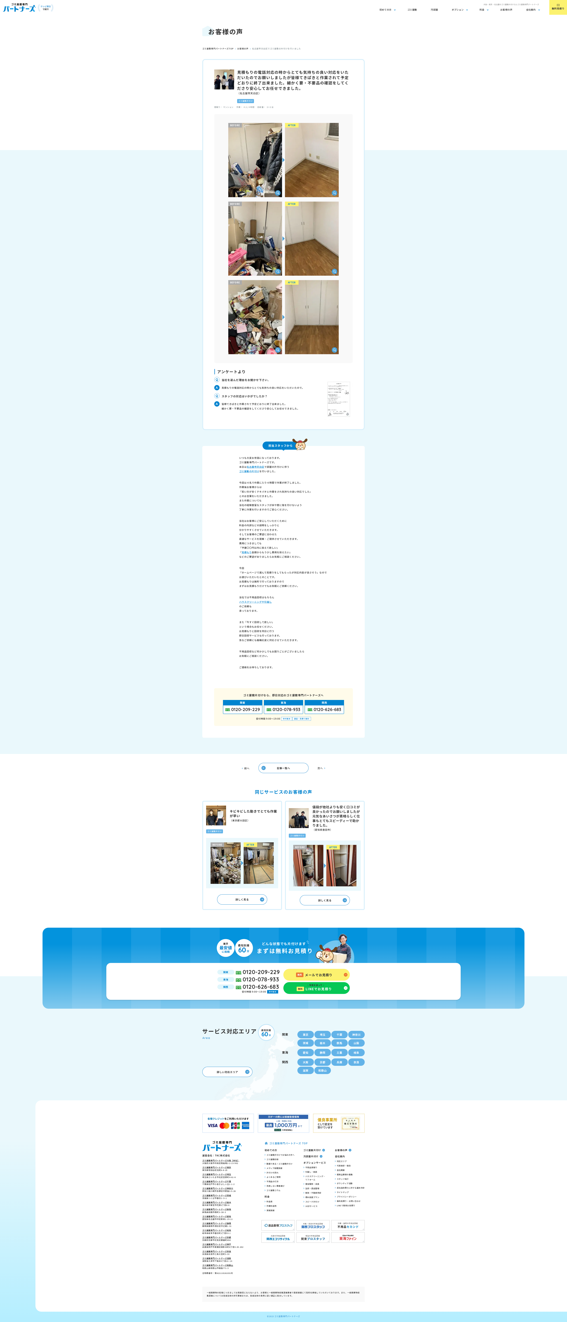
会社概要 (341, 1170)
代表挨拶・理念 (344, 1165)
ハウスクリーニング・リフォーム (315, 1178)
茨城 (305, 1043)
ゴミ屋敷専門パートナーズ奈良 (216, 1251)
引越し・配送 (311, 1171)
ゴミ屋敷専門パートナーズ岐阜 (216, 1230)
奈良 (356, 1062)
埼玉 (322, 1034)
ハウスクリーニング (250, 602)
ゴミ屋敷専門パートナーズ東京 (216, 1167)
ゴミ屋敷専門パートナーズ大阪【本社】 (220, 1160)
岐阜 (356, 1052)
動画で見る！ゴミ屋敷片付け (280, 1163)
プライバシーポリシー (347, 1196)
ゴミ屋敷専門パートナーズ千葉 (216, 1181)
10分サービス (311, 1206)
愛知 (305, 1052)
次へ (320, 768)
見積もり (247, 552)
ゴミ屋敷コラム (274, 1190)
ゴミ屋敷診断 (272, 1159)
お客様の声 (242, 48)
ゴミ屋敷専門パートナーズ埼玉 (216, 1174)
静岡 (322, 1052)
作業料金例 (272, 1206)
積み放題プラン (312, 1197)
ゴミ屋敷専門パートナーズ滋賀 (216, 1258)
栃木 (322, 1043)
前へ (247, 768)
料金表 (270, 1201)
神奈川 (356, 1034)
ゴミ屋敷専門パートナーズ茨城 (216, 1195)
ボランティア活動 (345, 1183)
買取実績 (270, 1210)
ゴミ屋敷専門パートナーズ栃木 (216, 1202)
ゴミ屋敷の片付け (249, 471)
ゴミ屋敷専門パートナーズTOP (218, 48)
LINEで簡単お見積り (346, 1205)
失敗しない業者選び (276, 1185)
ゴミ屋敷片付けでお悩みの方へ (280, 1154)
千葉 (339, 1034)
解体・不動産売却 (313, 1192)
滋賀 (305, 1070)
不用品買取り (311, 1167)
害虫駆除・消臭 (312, 1184)
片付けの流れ (272, 1172)
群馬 (339, 1043)
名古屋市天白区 (255, 467)
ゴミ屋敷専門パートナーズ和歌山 (217, 1265)
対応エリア (342, 1161)
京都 (322, 1062)
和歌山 (322, 1070)
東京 (305, 1034)
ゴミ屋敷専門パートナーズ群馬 (216, 1209)
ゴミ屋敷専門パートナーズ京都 (216, 1237)
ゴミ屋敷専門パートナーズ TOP (288, 1143)
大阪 (305, 1062)
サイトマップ (343, 1192)
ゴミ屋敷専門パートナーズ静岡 (216, 1223)
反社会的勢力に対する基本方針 (351, 1187)
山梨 (356, 1043)
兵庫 (339, 1062)
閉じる (563, 1258)
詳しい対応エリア (227, 1072)
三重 (339, 1052)
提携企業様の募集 (345, 1174)
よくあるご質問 (274, 1177)
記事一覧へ (283, 768)
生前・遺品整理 (312, 1188)
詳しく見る (242, 899)
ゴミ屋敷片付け (312, 1150)
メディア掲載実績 (274, 1168)
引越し (268, 602)
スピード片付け (312, 1201)
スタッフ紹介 (343, 1179)
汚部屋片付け (310, 1156)
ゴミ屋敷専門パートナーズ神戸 (216, 1244)
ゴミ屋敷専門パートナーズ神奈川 (217, 1188)
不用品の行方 (272, 1181)
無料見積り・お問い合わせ (349, 1201)
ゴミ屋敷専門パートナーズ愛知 (216, 1216)
